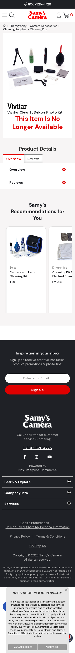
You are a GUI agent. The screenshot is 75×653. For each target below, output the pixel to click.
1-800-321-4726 (37, 447)
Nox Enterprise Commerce (38, 470)
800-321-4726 (39, 4)
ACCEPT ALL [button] (52, 647)
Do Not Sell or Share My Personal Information (38, 527)
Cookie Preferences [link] (34, 523)
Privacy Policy (20, 536)
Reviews (33, 159)
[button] (66, 590)
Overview (13, 159)
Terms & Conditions (50, 536)
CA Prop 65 (37, 546)
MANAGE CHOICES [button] (23, 647)
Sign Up (37, 390)
